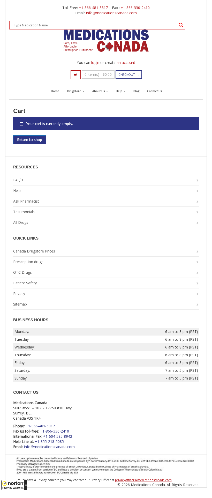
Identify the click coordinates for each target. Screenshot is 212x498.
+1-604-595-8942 (57, 436)
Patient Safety (25, 282)
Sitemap (20, 304)
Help (119, 91)
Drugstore (74, 91)
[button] (14, 485)
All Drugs (20, 222)
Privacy (19, 293)
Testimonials (24, 211)
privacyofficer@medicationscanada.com (143, 480)
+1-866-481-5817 (93, 7)
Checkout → (128, 74)
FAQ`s (18, 179)
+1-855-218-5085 (49, 441)
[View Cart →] (76, 74)
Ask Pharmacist (26, 201)
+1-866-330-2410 (135, 7)
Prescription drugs (28, 261)
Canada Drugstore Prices (34, 251)
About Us (98, 91)
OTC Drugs (22, 272)
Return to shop (29, 139)
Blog (136, 91)
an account (126, 62)
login (95, 62)
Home (55, 91)
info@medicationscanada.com (111, 12)
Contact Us (154, 91)
